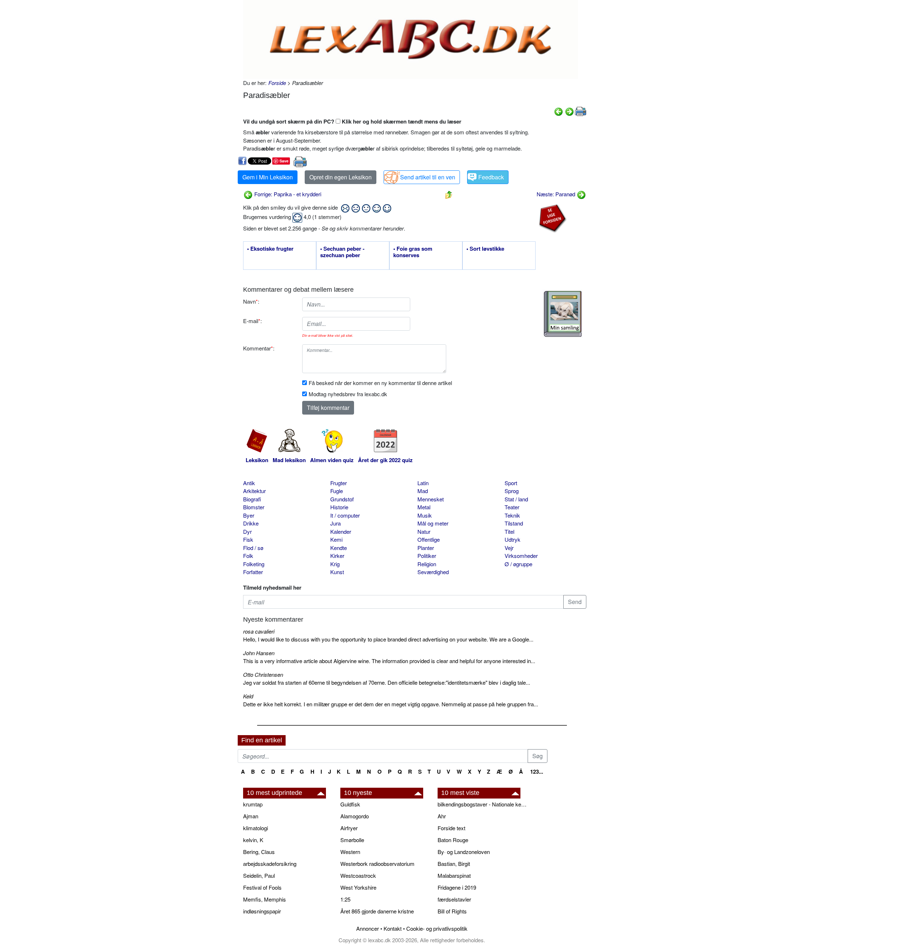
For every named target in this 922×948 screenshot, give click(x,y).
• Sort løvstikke (485, 248)
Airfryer (349, 828)
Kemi (336, 539)
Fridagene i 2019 (457, 887)
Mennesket (430, 499)
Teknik (512, 515)
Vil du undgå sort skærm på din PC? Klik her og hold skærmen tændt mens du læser (352, 121)
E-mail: (252, 321)
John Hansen (258, 653)
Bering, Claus (259, 851)
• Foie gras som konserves (412, 252)
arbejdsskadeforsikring (269, 863)
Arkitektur (254, 491)
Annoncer (367, 928)
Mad (422, 491)
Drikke (251, 523)
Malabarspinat (454, 875)
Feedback (491, 177)
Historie (339, 507)
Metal (423, 507)
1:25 (345, 899)
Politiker (426, 555)
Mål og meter (432, 523)
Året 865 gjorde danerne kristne (377, 911)
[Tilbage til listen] (448, 194)
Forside (277, 82)
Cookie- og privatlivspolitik (436, 928)
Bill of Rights (452, 911)
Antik (249, 483)
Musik (424, 515)
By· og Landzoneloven (464, 851)
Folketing (253, 564)
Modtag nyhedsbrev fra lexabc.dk (348, 394)
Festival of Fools (262, 887)
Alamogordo (354, 816)
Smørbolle (352, 840)
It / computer (345, 515)
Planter (425, 547)
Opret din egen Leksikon (340, 177)
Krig (335, 564)
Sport (511, 483)
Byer (248, 515)
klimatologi (255, 828)
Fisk (248, 539)
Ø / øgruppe (518, 564)
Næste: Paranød (557, 194)
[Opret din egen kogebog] (563, 314)
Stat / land (516, 499)
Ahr (442, 816)
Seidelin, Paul (259, 875)
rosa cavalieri (258, 631)
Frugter (338, 483)
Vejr (509, 547)
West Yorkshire (358, 887)
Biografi (252, 499)
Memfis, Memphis (264, 899)
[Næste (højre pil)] (569, 111)
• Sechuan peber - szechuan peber (342, 252)
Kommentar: (258, 348)
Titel (509, 531)
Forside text (451, 828)
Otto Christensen (263, 674)
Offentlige (428, 539)
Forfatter (253, 572)
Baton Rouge (453, 840)
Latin (423, 483)
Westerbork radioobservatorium (377, 863)
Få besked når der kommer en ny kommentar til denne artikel (380, 382)
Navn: (251, 301)
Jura (335, 523)
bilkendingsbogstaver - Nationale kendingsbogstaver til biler (483, 804)
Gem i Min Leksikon (267, 177)
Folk (248, 555)
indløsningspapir (262, 911)
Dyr (247, 531)
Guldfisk (350, 804)
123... (536, 771)
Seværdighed (433, 572)
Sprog (512, 491)
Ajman (250, 816)
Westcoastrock (358, 875)
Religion (426, 564)
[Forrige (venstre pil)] (558, 111)
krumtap (253, 804)
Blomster (253, 507)
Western (350, 851)
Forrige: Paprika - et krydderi (287, 194)
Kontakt (393, 928)
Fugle (336, 491)
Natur (423, 531)
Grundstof (342, 499)
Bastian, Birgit (454, 863)
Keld (248, 696)
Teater (512, 507)
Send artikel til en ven (427, 177)
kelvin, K (253, 840)
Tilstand (514, 523)
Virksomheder (521, 555)
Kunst (337, 572)
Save (283, 161)
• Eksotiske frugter (270, 248)
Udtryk (512, 539)
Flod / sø (253, 547)
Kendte (338, 547)
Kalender (340, 531)
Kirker (337, 555)
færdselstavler (454, 899)
